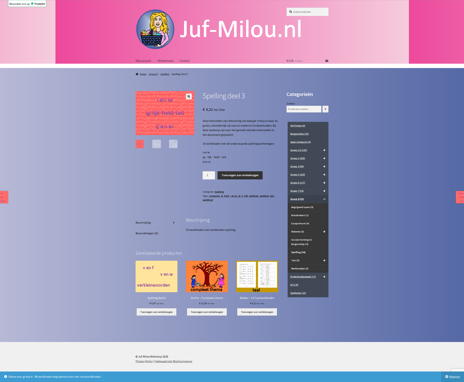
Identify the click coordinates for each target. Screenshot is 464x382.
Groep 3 (297, 158)
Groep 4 (297, 166)
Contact (185, 60)
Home (143, 74)
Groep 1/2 (298, 150)
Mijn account (143, 60)
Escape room (300, 223)
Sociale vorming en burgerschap (301, 242)
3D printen (297, 125)
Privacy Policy (144, 361)
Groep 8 (153, 74)
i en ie (233, 196)
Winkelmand (165, 60)
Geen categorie (300, 142)
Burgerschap (299, 133)
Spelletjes (298, 293)
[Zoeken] (325, 109)
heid (226, 196)
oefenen (253, 196)
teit (272, 196)
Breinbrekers (300, 215)
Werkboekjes (299, 268)
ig (239, 196)
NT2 (294, 284)
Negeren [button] (454, 376)
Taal (295, 260)
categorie (214, 196)
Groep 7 (297, 190)
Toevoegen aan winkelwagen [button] (156, 312)
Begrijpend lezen (302, 207)
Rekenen (297, 231)
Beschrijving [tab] (143, 222)
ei (222, 196)
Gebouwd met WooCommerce (173, 361)
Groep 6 (297, 182)
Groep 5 (297, 174)
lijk (246, 196)
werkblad (208, 200)
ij (242, 196)
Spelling (164, 74)
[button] (189, 96)
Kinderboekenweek (303, 276)
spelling (264, 196)
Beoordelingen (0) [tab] (147, 233)
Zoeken (291, 103)
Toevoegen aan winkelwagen (240, 175)
